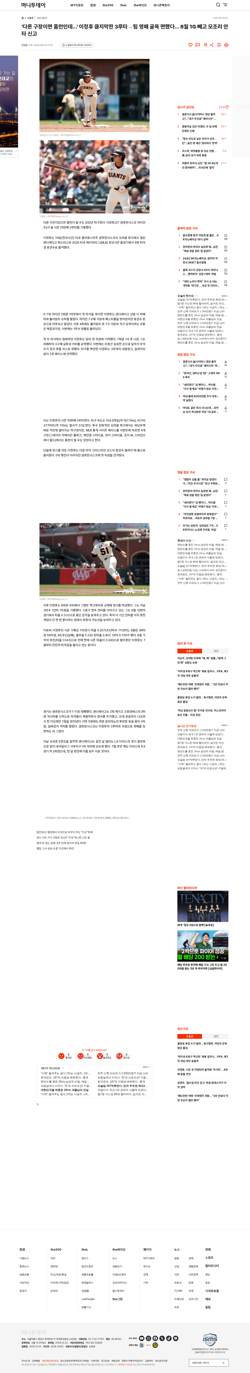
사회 (176, 1274)
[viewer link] (145, 127)
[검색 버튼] (218, 4)
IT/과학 (178, 1291)
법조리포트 (87, 1266)
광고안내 (105, 1360)
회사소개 (26, 1360)
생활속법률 (87, 1274)
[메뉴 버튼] (225, 4)
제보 (208, 1299)
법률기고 (86, 1307)
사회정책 (193, 1274)
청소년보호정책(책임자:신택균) (74, 1360)
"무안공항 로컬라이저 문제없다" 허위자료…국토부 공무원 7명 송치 (200, 518)
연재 (145, 1274)
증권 (93, 5)
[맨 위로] (242, 1359)
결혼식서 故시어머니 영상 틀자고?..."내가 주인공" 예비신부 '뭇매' (199, 119)
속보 (176, 1307)
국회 (53, 1258)
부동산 (177, 1282)
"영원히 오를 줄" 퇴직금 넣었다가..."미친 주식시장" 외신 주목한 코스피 (200, 483)
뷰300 (54, 1291)
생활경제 (193, 1266)
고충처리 (149, 1360)
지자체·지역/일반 (60, 1282)
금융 (176, 1258)
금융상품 (24, 1274)
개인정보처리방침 (50, 1360)
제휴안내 (115, 1360)
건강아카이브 (119, 1282)
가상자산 (24, 1282)
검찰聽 (85, 1291)
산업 (176, 1266)
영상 (207, 1274)
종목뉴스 (24, 1266)
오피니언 (193, 1299)
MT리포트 (77, 5)
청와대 (54, 1266)
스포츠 (30, 18)
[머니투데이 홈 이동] (33, 1332)
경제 (191, 1258)
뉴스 (114, 1258)
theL (123, 5)
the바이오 (140, 5)
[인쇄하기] (226, 45)
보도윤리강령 (161, 1360)
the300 (108, 5)
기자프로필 (212, 1291)
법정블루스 (87, 1282)
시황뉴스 (24, 1258)
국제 (191, 1291)
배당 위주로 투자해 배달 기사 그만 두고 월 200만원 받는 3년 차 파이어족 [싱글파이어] (202, 966)
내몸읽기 (117, 1266)
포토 (207, 1282)
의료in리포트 (119, 1274)
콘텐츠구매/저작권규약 (132, 1360)
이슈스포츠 (42, 18)
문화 (191, 1282)
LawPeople (88, 1299)
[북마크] (219, 45)
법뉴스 (85, 1258)
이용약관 (95, 1360)
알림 (208, 1307)
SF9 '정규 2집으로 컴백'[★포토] (195, 925)
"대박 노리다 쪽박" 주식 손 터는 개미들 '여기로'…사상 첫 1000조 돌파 (201, 285)
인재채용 (36, 1360)
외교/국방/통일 (58, 1274)
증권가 (23, 1291)
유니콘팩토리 (162, 5)
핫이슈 (147, 1266)
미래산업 (179, 1299)
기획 (145, 1282)
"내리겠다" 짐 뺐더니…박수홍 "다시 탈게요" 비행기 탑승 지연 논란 (201, 389)
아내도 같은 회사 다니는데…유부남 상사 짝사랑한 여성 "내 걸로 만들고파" (201, 412)
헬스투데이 (118, 1291)
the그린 (117, 1299)
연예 (208, 1249)
